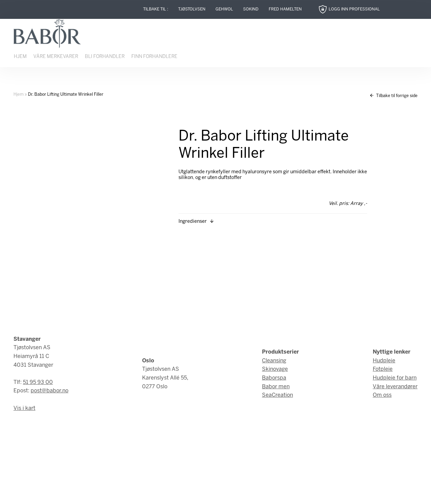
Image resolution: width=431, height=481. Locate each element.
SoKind (251, 9)
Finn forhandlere (154, 57)
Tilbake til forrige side (396, 96)
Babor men (276, 386)
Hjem (20, 57)
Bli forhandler (105, 57)
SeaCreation (277, 395)
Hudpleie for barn (395, 378)
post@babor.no (49, 390)
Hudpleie (384, 360)
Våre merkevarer (55, 57)
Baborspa (274, 378)
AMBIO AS (273, 471)
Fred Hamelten (285, 9)
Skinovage (275, 369)
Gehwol (224, 9)
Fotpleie (383, 369)
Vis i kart (24, 408)
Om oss (382, 395)
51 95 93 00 (38, 382)
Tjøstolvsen (191, 9)
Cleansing (274, 360)
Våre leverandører (395, 386)
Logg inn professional (354, 9)
